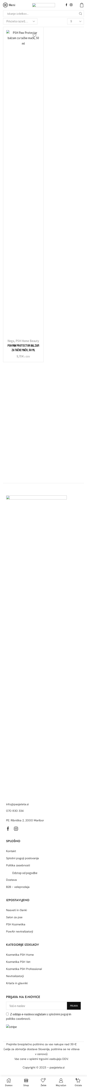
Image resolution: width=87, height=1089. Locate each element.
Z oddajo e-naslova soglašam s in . (38, 1016)
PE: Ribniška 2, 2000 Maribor (25, 820)
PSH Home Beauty (27, 341)
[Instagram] (71, 5)
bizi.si (32, 1072)
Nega (10, 341)
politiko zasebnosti (18, 1019)
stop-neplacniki (47, 1072)
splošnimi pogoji (58, 1014)
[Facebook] (66, 5)
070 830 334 (15, 811)
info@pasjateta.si (17, 804)
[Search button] (80, 13)
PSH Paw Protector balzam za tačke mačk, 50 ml (23, 348)
